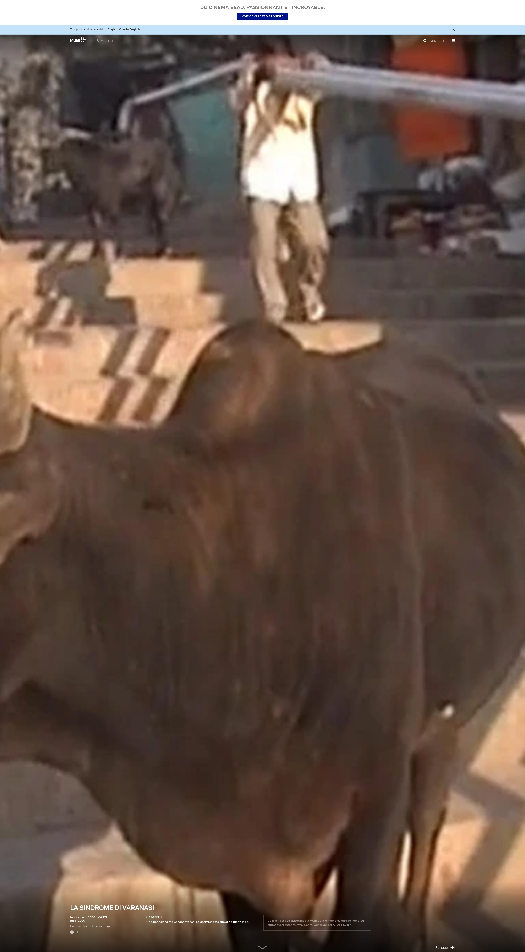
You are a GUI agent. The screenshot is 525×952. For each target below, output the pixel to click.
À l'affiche (106, 40)
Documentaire (79, 926)
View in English (129, 29)
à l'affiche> (342, 925)
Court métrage (101, 926)
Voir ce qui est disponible (262, 16)
